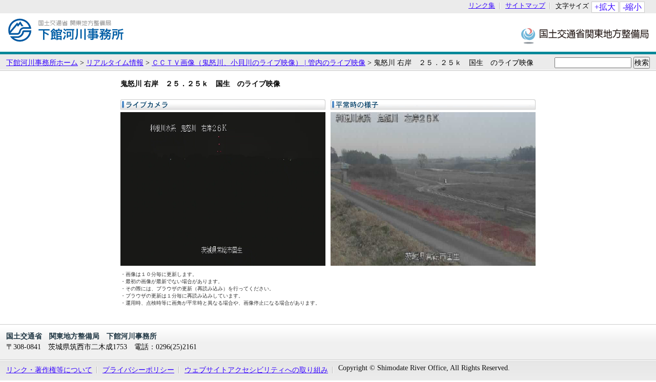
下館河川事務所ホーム (42, 62)
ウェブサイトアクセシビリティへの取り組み (256, 370)
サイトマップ (525, 6)
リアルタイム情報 (115, 62)
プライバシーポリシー (138, 370)
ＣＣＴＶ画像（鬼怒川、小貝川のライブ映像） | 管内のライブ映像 (258, 62)
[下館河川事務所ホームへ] (66, 47)
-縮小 (632, 7)
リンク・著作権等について (49, 370)
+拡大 (605, 7)
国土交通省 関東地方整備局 (585, 35)
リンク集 (481, 6)
